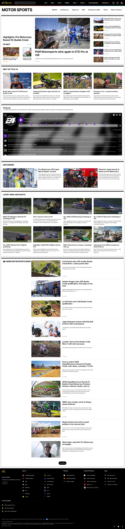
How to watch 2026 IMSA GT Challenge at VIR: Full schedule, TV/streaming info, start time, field (113, 27)
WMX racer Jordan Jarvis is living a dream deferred (76, 403)
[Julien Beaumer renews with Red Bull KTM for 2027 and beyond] (45, 329)
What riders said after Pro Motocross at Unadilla (77, 443)
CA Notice (59, 519)
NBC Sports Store (24, 519)
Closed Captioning (14, 519)
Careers (8, 519)
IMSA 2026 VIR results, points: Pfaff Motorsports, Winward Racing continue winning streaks (113, 19)
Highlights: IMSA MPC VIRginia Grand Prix (46, 246)
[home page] (7, 3)
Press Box (31, 519)
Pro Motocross (64, 9)
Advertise (4, 519)
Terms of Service (65, 519)
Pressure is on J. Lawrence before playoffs (106, 92)
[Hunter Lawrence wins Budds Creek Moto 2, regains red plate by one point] (98, 36)
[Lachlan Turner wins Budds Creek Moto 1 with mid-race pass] (45, 349)
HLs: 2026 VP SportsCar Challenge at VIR (107, 217)
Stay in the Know (6, 477)
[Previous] (28, 44)
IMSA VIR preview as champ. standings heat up (77, 246)
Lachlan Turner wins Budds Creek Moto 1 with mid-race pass (76, 343)
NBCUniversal (9, 521)
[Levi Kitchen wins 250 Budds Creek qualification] (45, 309)
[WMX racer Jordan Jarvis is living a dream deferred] (45, 409)
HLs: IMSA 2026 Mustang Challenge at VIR (77, 217)
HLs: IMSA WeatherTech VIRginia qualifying (15, 246)
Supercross (75, 9)
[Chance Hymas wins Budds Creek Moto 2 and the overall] (98, 44)
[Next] (30, 44)
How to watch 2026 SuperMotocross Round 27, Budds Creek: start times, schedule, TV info (77, 364)
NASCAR (54, 9)
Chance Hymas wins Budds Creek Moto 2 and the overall (112, 42)
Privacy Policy (42, 519)
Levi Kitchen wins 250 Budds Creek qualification (77, 303)
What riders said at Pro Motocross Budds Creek (15, 92)
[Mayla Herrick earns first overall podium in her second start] (45, 429)
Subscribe (5, 482)
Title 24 (105, 9)
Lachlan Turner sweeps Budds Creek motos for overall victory (113, 50)
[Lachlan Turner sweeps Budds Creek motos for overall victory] (98, 51)
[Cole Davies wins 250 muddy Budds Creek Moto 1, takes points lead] (45, 268)
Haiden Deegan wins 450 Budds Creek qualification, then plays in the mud (77, 283)
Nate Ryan (37, 61)
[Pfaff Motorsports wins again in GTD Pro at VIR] (62, 33)
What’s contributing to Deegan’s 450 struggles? (76, 92)
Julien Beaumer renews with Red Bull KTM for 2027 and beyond (77, 323)
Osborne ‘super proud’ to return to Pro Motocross (109, 170)
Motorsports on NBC (94, 9)
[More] (113, 2)
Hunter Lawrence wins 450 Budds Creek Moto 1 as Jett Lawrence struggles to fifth (112, 58)
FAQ (19, 519)
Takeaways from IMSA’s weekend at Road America (106, 246)
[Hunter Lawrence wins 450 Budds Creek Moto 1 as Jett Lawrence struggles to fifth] (98, 59)
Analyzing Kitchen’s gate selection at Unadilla (46, 92)
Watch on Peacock (116, 9)
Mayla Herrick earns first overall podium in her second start (75, 423)
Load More (62, 463)
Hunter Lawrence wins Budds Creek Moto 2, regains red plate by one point (113, 34)
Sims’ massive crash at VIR (42, 217)
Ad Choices (36, 519)
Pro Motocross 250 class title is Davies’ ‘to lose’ (48, 170)
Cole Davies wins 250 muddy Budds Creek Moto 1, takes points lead (77, 262)
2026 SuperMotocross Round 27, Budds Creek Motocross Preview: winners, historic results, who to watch (76, 384)
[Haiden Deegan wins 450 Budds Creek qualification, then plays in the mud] (45, 288)
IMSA (83, 9)
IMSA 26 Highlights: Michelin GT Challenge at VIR (14, 217)
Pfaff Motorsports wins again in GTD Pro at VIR (61, 53)
